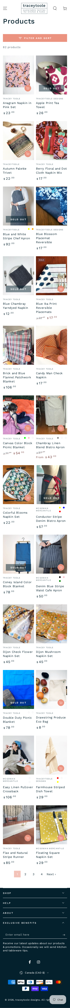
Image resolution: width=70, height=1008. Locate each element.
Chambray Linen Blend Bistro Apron (50, 445)
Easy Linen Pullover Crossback (18, 789)
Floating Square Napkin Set (48, 855)
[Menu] (5, 8)
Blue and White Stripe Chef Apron (16, 236)
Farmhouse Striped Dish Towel (50, 789)
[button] (55, 8)
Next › (51, 874)
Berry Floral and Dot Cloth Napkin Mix (51, 170)
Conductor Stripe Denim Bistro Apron (51, 519)
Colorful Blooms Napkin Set (15, 515)
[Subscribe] (65, 935)
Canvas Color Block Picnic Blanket (17, 445)
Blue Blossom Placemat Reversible (46, 238)
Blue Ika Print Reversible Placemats (46, 308)
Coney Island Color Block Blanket (17, 584)
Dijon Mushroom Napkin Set (48, 654)
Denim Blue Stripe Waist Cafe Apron (50, 588)
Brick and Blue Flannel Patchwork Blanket (17, 377)
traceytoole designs (27, 999)
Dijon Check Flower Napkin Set (18, 654)
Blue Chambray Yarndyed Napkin (15, 306)
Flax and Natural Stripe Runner (15, 855)
